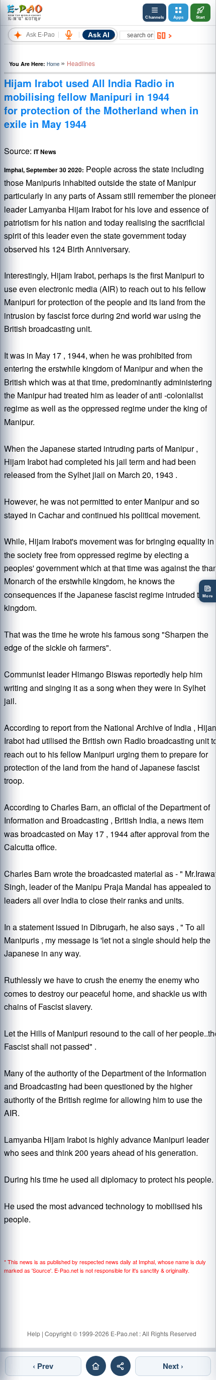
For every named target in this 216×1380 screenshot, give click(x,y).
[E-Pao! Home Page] (24, 12)
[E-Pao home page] (96, 1366)
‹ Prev (43, 1365)
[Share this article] (121, 1366)
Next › (173, 1365)
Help (33, 1333)
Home (53, 63)
